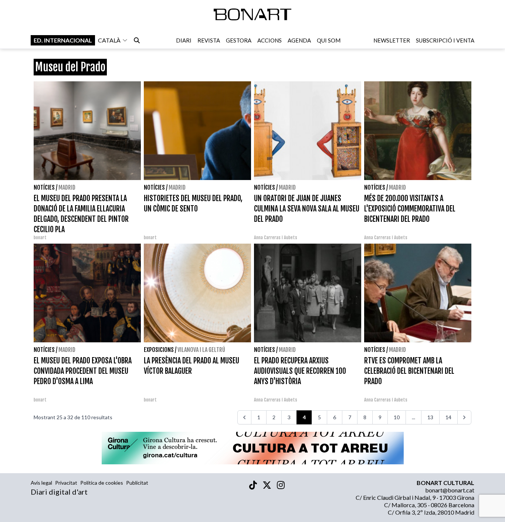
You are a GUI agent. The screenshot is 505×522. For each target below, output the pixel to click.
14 (448, 417)
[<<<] (244, 417)
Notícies (44, 187)
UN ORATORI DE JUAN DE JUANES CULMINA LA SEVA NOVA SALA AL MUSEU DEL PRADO (306, 209)
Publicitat (137, 482)
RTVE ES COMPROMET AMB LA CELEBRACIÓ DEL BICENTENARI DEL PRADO (409, 371)
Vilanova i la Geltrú (201, 349)
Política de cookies (101, 482)
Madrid (66, 187)
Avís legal (41, 482)
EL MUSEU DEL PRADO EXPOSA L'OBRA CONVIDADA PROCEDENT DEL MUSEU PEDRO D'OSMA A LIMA (83, 371)
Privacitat (66, 482)
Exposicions (159, 349)
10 (397, 417)
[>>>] (464, 417)
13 (430, 417)
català (109, 40)
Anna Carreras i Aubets (275, 237)
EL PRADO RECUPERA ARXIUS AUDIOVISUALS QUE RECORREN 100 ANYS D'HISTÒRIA (300, 371)
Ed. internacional (63, 40)
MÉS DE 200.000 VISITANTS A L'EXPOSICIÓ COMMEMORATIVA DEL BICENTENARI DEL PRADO (409, 209)
